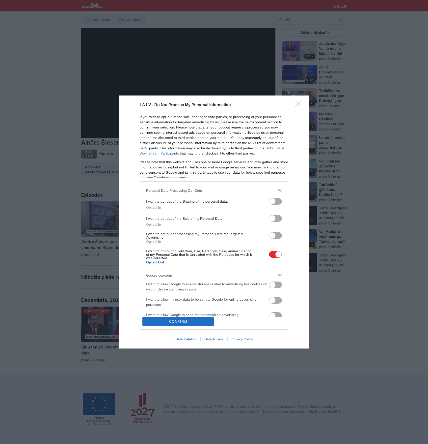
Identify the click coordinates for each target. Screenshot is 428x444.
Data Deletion (186, 339)
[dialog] (214, 222)
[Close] (299, 105)
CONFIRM (178, 321)
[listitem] (214, 190)
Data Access (214, 339)
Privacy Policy (242, 339)
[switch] (275, 201)
